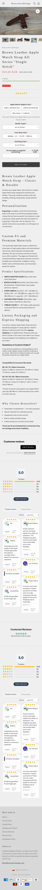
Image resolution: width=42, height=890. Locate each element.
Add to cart (21, 164)
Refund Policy (7, 835)
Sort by (21, 515)
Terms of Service (8, 832)
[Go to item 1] (5, 40)
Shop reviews (26, 509)
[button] (21, 93)
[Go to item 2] (12, 40)
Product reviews (10, 509)
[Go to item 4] (27, 40)
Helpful (7, 531)
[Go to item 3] (20, 40)
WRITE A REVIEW (21, 499)
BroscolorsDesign (10, 48)
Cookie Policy (7, 824)
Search (4, 817)
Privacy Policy (7, 821)
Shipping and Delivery (9, 828)
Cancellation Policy (8, 839)
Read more (26, 549)
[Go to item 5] (34, 40)
